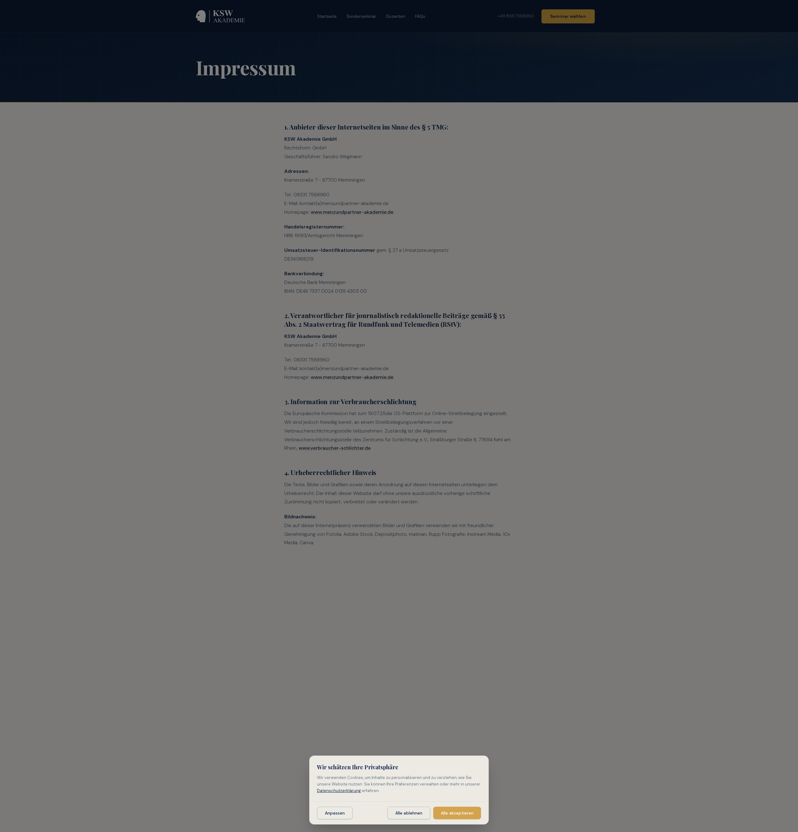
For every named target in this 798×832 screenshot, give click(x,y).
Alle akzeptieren (457, 813)
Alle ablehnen (408, 813)
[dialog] (399, 790)
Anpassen (335, 813)
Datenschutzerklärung (339, 790)
